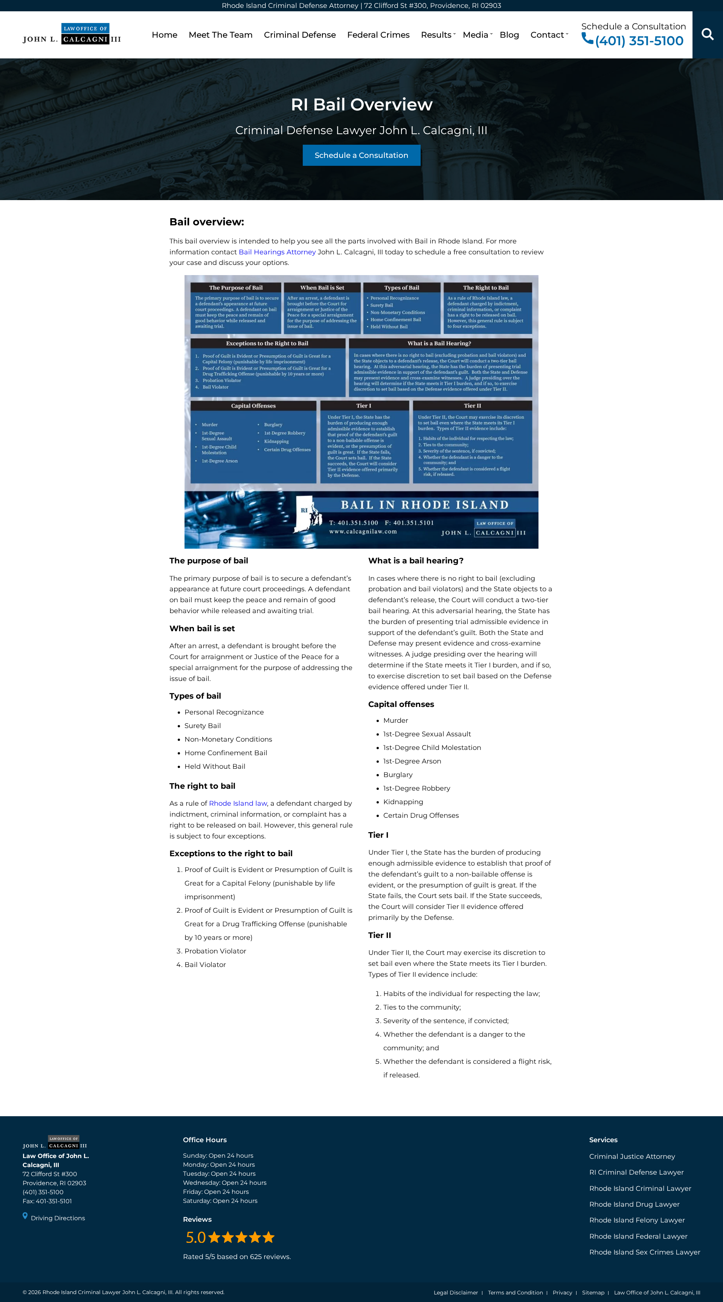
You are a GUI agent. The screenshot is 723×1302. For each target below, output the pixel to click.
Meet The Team (221, 35)
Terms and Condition (515, 1292)
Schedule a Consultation (362, 155)
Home (164, 35)
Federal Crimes (378, 35)
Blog (509, 35)
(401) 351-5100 (639, 40)
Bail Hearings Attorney (277, 252)
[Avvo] (70, 1238)
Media (475, 35)
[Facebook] (29, 1238)
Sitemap (593, 1292)
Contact (547, 35)
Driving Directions (58, 1218)
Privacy (562, 1292)
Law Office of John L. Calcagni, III (657, 1292)
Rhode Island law (238, 803)
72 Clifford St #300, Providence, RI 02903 (432, 6)
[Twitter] (42, 1238)
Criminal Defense (300, 35)
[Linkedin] (56, 1238)
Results (436, 35)
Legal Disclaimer (456, 1292)
